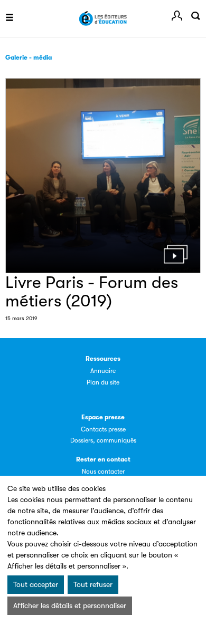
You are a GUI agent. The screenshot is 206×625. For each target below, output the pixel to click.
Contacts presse (103, 429)
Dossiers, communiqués (103, 440)
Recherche (195, 16)
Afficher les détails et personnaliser (69, 605)
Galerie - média (28, 57)
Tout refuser (93, 584)
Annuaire (103, 370)
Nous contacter (103, 471)
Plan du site (103, 382)
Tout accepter (35, 584)
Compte (177, 16)
